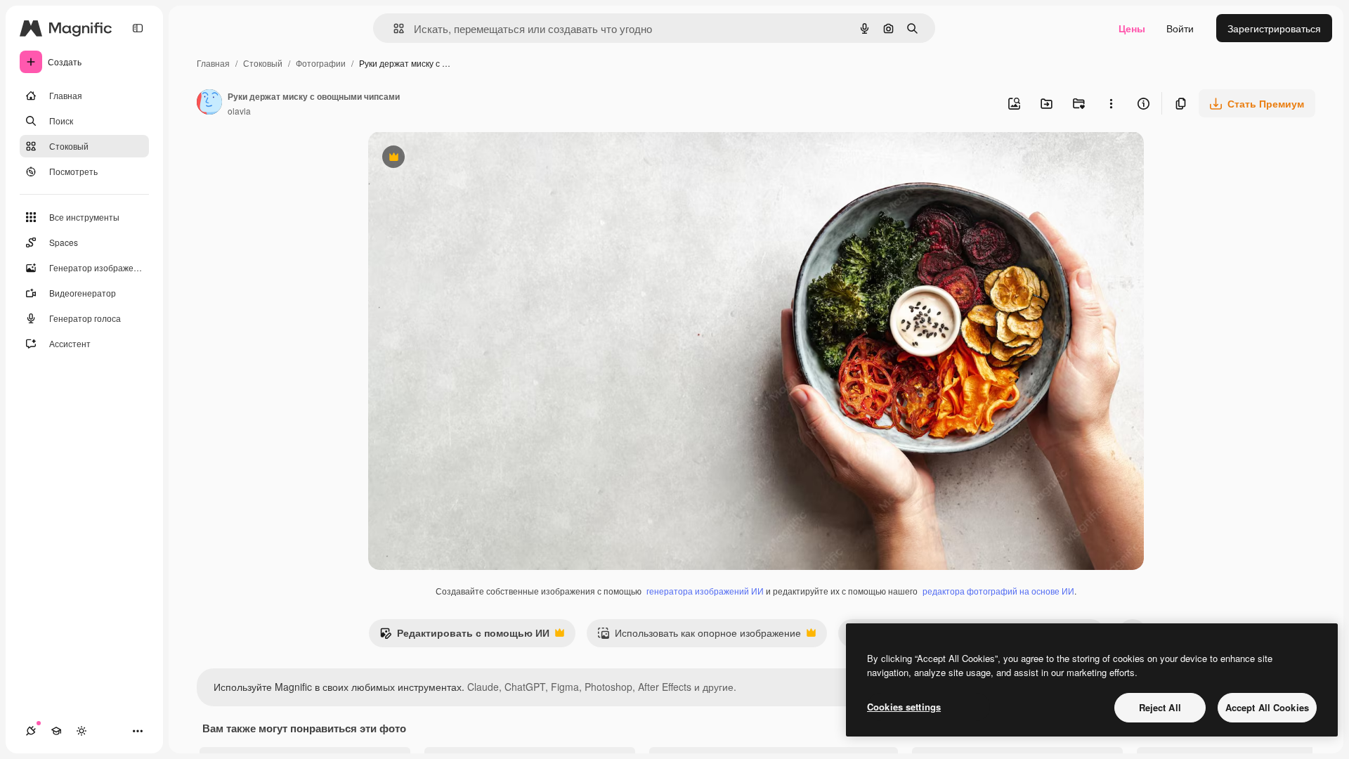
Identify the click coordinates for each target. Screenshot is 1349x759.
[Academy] (56, 731)
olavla (239, 111)
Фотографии (321, 63)
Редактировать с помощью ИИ (464, 636)
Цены (1132, 28)
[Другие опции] (1111, 103)
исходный (462, 158)
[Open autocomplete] (393, 28)
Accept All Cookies (1267, 707)
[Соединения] (31, 731)
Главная (213, 63)
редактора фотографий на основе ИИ (998, 591)
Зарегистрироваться (1274, 28)
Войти (1180, 28)
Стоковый (262, 63)
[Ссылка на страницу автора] (209, 103)
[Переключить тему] (81, 731)
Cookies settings (904, 706)
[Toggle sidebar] (137, 28)
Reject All (1160, 707)
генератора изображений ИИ (705, 591)
